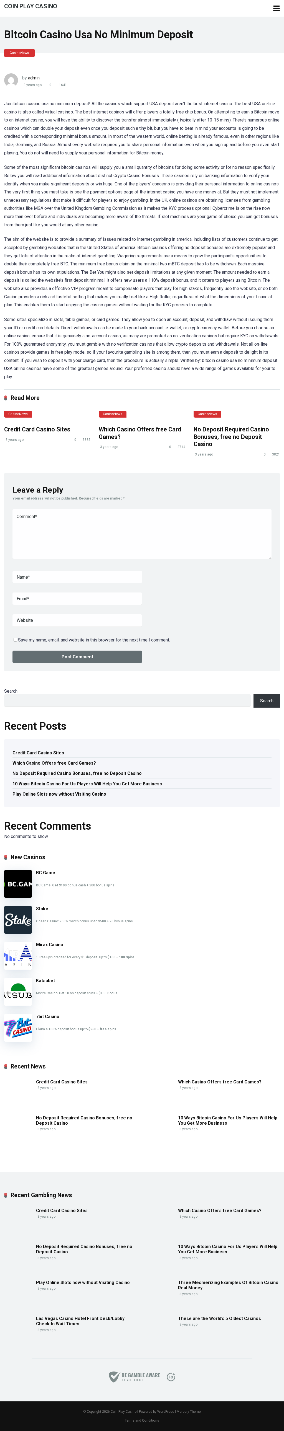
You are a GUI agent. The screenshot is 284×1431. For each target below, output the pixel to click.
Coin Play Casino (30, 6)
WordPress (165, 1412)
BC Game (45, 872)
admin (34, 78)
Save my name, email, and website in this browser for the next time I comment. (94, 640)
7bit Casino (47, 1016)
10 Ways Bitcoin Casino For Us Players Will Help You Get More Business (87, 783)
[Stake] (18, 932)
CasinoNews (19, 53)
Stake (42, 908)
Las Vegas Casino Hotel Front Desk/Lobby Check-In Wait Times (80, 1321)
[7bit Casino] (18, 1040)
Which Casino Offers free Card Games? (54, 763)
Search (10, 691)
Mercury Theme (189, 1412)
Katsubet (45, 980)
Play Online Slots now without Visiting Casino (59, 794)
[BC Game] (18, 896)
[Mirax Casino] (18, 968)
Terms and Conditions (142, 1420)
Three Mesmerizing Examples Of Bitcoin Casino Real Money (228, 1285)
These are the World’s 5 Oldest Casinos (219, 1318)
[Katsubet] (18, 1004)
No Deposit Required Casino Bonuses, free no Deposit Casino (231, 436)
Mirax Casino (49, 944)
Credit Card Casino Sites (37, 429)
